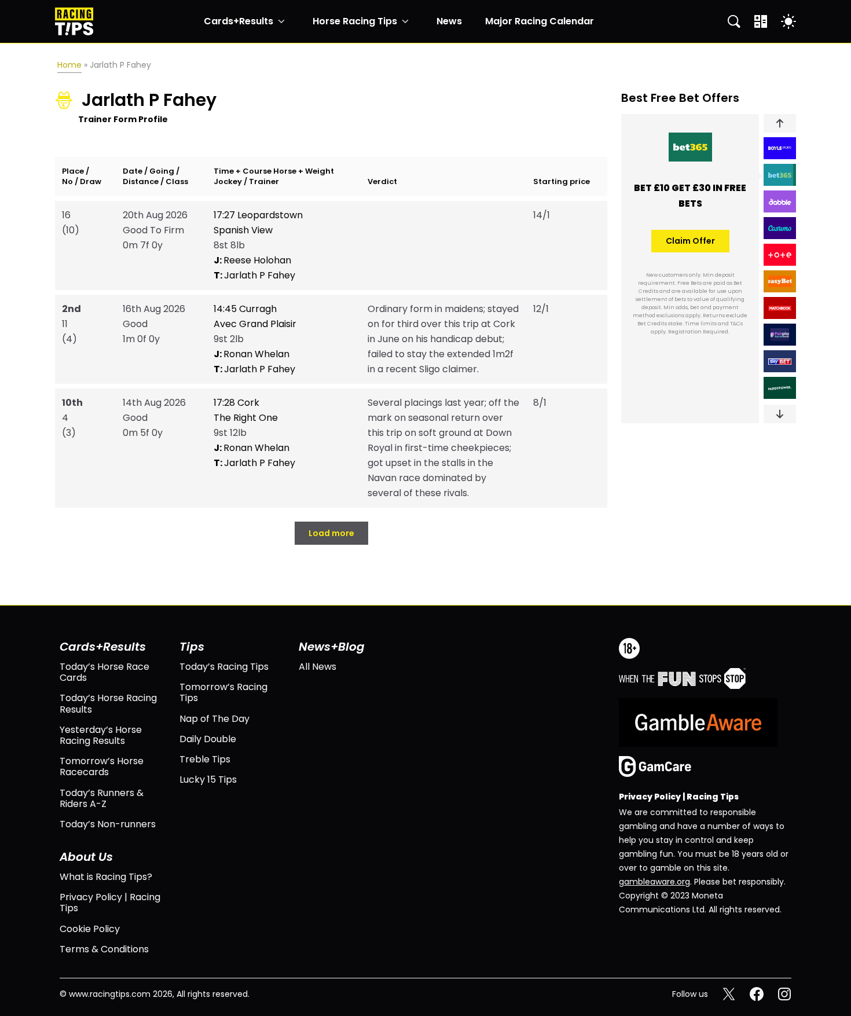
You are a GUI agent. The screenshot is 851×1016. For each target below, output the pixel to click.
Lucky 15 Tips (208, 779)
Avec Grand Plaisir (255, 324)
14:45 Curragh (245, 309)
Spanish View (243, 230)
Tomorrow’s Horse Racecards (102, 766)
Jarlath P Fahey (254, 275)
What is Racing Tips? (106, 876)
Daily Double (207, 738)
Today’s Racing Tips (224, 666)
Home (69, 65)
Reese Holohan (252, 260)
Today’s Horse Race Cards (104, 672)
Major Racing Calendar (539, 21)
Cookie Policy (90, 928)
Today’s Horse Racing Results (108, 703)
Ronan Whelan (251, 354)
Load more (331, 533)
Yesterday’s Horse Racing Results (101, 735)
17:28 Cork (236, 402)
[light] (788, 21)
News (449, 21)
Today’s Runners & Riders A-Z (102, 798)
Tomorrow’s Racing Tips (223, 692)
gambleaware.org (654, 881)
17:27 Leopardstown (258, 215)
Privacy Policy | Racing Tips (110, 903)
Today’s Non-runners (108, 824)
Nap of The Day (214, 718)
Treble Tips (204, 759)
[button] (780, 123)
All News (317, 666)
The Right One (246, 417)
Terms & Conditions (104, 949)
